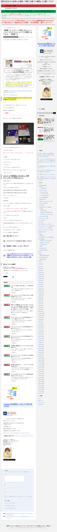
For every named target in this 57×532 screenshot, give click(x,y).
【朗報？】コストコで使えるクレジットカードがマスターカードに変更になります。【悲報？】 (28, 526)
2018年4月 (40, 305)
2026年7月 (40, 266)
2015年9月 (40, 365)
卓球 (39, 233)
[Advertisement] (18, 49)
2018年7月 (40, 299)
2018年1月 (40, 311)
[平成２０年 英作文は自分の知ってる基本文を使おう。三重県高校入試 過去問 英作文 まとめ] (40, 139)
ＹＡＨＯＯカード (43, 193)
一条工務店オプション (43, 242)
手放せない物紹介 (42, 203)
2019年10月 (40, 278)
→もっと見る (40, 145)
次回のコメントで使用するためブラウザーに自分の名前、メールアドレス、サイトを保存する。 (18, 497)
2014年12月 (40, 383)
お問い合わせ (4, 17)
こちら (5, 418)
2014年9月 (40, 389)
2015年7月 (40, 369)
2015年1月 (40, 381)
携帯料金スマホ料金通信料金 (45, 212)
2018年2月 (40, 309)
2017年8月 (40, 321)
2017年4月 (40, 328)
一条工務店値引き (42, 244)
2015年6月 (40, 371)
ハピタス (10, 267)
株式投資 (40, 205)
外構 (40, 246)
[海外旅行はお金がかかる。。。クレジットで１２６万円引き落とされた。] (7, 365)
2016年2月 (40, 356)
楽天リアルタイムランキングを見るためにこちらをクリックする (16, 432)
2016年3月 (40, 354)
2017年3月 (40, 330)
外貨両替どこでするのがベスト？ (45, 201)
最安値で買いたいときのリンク (45, 214)
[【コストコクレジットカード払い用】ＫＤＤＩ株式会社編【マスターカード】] (7, 355)
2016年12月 (40, 336)
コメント (6, 474)
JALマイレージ (42, 190)
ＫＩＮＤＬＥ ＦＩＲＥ (36, 15)
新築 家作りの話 (42, 250)
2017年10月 (40, 317)
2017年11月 (40, 315)
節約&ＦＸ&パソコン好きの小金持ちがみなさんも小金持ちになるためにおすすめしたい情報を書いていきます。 (28, 527)
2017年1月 (40, 334)
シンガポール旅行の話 (43, 195)
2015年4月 (40, 375)
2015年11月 (40, 361)
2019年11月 (40, 276)
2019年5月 (40, 284)
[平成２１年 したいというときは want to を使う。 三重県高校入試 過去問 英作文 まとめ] (40, 132)
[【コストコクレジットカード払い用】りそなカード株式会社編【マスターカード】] (7, 295)
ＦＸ (40, 186)
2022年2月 (40, 268)
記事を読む (14, 292)
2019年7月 (40, 280)
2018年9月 (40, 295)
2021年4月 (40, 272)
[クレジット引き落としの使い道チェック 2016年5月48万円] (7, 286)
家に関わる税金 (42, 248)
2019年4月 (40, 286)
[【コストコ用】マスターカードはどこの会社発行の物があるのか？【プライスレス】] (7, 374)
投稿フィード (40, 400)
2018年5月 (40, 303)
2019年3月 (40, 288)
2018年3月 (40, 307)
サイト (5, 492)
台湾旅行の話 (41, 199)
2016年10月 (40, 340)
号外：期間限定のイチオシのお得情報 (45, 237)
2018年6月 (40, 301)
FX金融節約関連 (41, 185)
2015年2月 (40, 379)
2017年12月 (40, 313)
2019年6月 (40, 282)
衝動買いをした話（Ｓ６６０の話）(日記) (47, 174)
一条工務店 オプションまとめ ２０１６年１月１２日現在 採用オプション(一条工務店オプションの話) (46, 178)
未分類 (39, 261)
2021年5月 (40, 270)
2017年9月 (40, 319)
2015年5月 (40, 373)
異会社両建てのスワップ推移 (6, 15)
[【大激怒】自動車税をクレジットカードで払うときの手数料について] (7, 346)
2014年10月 (40, 387)
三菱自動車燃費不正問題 (43, 255)
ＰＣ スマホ (43, 15)
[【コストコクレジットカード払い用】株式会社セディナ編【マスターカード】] (7, 327)
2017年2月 (40, 332)
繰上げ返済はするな (42, 216)
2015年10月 (40, 363)
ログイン (39, 398)
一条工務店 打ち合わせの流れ (44, 240)
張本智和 (40, 235)
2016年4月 (40, 352)
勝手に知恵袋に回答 (42, 257)
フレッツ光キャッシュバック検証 (44, 227)
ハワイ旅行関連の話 (42, 197)
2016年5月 (40, 350)
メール (5, 488)
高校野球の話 (41, 259)
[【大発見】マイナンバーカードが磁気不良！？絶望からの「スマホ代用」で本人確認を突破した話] (40, 123)
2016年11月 (40, 338)
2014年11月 (40, 385)
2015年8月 (40, 367)
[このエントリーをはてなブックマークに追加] (13, 276)
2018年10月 (40, 293)
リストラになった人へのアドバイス (18, 15)
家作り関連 (27, 15)
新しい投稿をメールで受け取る (10, 505)
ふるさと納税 (42, 210)
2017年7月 (40, 323)
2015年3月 (40, 377)
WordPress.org (41, 404)
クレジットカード (42, 192)
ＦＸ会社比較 (42, 188)
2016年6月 (40, 348)
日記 (30, 15)
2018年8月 (40, 297)
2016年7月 (40, 346)
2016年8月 (40, 344)
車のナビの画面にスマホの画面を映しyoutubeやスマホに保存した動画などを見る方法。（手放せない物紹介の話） (45, 155)
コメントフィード (41, 402)
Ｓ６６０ (48, 15)
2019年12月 (40, 274)
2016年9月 (40, 342)
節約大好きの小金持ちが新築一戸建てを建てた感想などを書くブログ (27, 1)
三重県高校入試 (41, 231)
